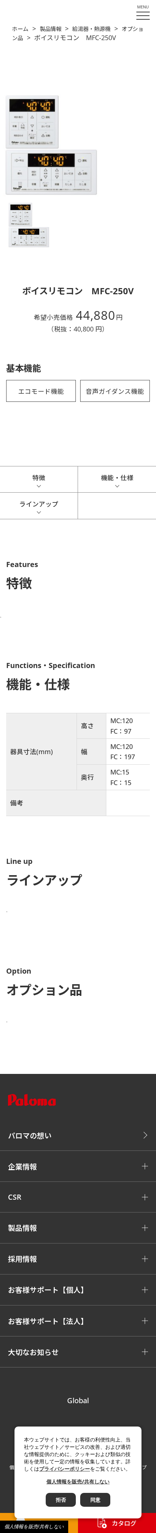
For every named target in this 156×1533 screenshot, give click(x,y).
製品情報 (50, 29)
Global (78, 1400)
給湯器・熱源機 (91, 29)
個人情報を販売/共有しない (34, 1526)
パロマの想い (30, 1136)
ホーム (20, 29)
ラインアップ (38, 504)
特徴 (38, 477)
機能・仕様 (117, 477)
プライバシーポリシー (64, 1468)
